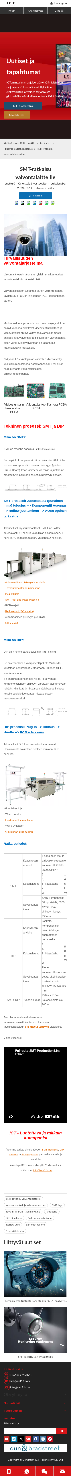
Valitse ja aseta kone (40, 1218)
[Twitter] (21, 1439)
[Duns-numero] (35, 1448)
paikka (50, 188)
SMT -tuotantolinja (22, 105)
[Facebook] (36, 1439)
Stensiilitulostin (15, 1231)
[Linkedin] (14, 1439)
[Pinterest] (50, 1439)
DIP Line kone (14, 1218)
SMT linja (57, 1205)
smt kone (52, 1211)
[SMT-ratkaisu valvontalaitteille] (35, 1330)
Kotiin (11, 10)
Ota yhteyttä (35, 10)
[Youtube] (6, 1439)
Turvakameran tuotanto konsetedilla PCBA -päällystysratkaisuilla (35, 1300)
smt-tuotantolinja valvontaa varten (26, 1205)
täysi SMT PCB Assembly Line (23, 1211)
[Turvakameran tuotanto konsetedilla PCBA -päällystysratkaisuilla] (35, 1274)
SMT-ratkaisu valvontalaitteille (23, 1198)
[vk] (28, 1439)
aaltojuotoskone (35, 1224)
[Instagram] (43, 1439)
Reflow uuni (13, 1224)
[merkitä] (61, 1431)
